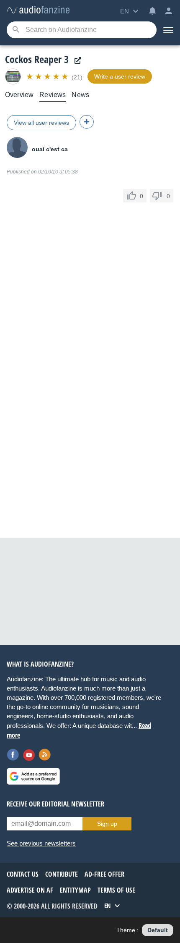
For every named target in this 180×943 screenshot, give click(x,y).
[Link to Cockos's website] (75, 60)
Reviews (52, 94)
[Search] (15, 30)
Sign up (107, 823)
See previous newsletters (41, 843)
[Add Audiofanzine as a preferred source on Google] (33, 776)
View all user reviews (41, 122)
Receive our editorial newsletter (55, 804)
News (80, 94)
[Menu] (168, 29)
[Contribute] (87, 122)
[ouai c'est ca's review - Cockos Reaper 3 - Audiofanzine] (38, 10)
